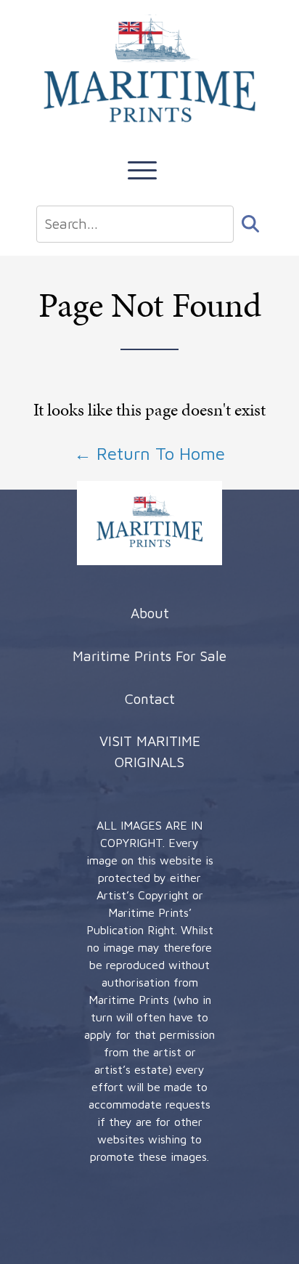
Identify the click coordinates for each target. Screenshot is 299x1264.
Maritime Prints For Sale (149, 655)
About (150, 612)
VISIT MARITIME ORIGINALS (149, 751)
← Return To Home (149, 453)
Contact (150, 698)
